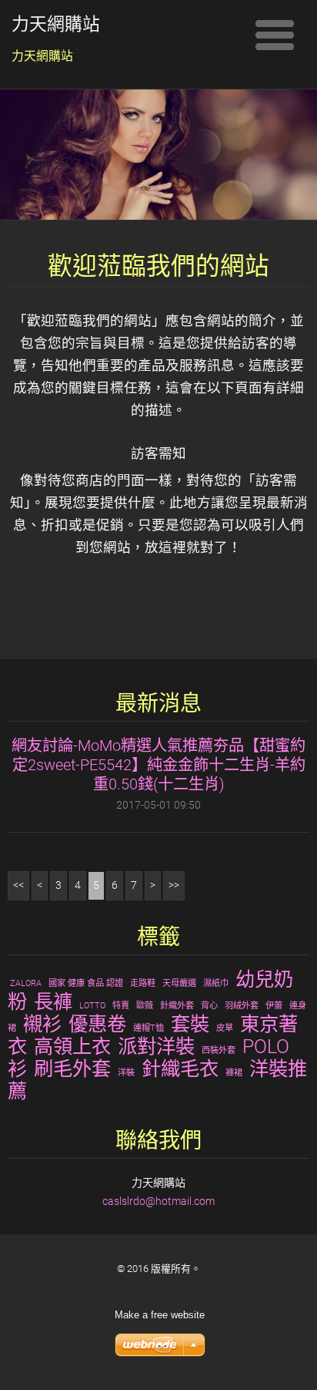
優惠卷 (97, 1023)
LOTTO (92, 1006)
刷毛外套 (72, 1068)
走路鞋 (142, 983)
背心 (209, 1006)
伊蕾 (273, 1006)
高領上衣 (72, 1046)
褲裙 (233, 1073)
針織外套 (177, 1006)
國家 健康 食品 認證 (85, 983)
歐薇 (144, 1006)
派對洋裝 (156, 1046)
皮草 (224, 1028)
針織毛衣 (180, 1068)
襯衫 (42, 1023)
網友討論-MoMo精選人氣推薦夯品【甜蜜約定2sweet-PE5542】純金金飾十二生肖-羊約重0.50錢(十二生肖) (158, 764)
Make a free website (160, 1315)
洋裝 (126, 1073)
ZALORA (26, 983)
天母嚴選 (179, 983)
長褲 (53, 1001)
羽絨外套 (242, 1006)
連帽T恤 (148, 1028)
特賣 (120, 1006)
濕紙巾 (216, 983)
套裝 (190, 1023)
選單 (275, 35)
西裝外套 (218, 1050)
